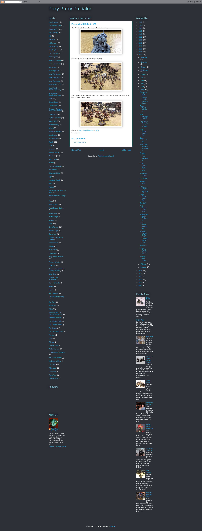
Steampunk (52, 305)
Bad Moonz (52, 67)
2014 (140, 271)
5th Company (53, 46)
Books (51, 98)
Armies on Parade (55, 64)
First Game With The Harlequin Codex (144, 124)
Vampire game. (54, 345)
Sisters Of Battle (54, 283)
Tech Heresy (148, 471)
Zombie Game (53, 378)
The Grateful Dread (55, 325)
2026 (140, 22)
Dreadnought (53, 135)
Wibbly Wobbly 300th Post (149, 426)
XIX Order (52, 365)
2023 (140, 31)
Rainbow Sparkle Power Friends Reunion (57, 270)
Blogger (112, 526)
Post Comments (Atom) (106, 156)
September (144, 70)
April (142, 87)
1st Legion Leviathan (149, 449)
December (144, 57)
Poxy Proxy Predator (70, 8)
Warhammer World (55, 361)
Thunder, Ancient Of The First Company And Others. (143, 236)
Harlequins (52, 156)
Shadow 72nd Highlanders (53, 278)
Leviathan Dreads (54, 180)
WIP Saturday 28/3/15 (144, 116)
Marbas (51, 187)
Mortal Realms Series (56, 208)
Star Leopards (53, 293)
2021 (140, 37)
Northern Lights (54, 231)
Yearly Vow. (52, 375)
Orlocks (51, 246)
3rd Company (53, 43)
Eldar (50, 145)
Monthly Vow (53, 204)
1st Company (53, 29)
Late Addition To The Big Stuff (144, 189)
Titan (50, 338)
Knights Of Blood (54, 173)
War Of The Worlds (55, 358)
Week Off (143, 245)
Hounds (51, 163)
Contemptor (52, 114)
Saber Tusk (52, 274)
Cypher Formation (55, 118)
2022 (140, 34)
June (142, 81)
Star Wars (52, 302)
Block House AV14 (55, 84)
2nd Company (53, 32)
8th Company (53, 57)
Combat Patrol (53, 102)
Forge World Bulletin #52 (143, 132)
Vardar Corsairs (54, 349)
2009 (140, 286)
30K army (52, 39)
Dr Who (51, 128)
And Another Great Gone (143, 208)
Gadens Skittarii (54, 152)
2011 (140, 280)
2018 (140, 46)
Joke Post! (149, 337)
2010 (140, 282)
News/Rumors (53, 227)
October (143, 67)
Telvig (51, 309)
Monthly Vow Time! (143, 258)
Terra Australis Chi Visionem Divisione (55, 313)
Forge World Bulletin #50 (143, 225)
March (143, 89)
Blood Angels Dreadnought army (55, 89)
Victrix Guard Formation (57, 352)
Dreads (51, 142)
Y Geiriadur (52, 368)
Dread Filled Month (55, 131)
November (144, 62)
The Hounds (53, 328)
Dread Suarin (148, 381)
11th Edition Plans (55, 26)
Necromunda (53, 213)
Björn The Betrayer (55, 74)
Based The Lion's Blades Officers (149, 359)
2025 (140, 25)
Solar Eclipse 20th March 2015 (143, 166)
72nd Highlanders (54, 50)
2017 (140, 49)
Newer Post (76, 150)
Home (101, 150)
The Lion (51, 335)
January (143, 267)
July (142, 78)
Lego (50, 177)
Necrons (51, 220)
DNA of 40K (53, 121)
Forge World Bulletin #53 (143, 108)
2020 (140, 40)
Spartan (51, 286)
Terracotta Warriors (55, 318)
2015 (140, 55)
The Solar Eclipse (143, 174)
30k (50, 36)
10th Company (53, 22)
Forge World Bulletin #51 (143, 197)
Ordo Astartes (53, 243)
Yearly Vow (52, 371)
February (144, 264)
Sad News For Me (149, 403)
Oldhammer (52, 234)
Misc (78, 133)
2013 (140, 274)
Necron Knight (53, 217)
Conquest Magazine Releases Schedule (55, 110)
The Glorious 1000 (55, 321)
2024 (140, 28)
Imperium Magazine (55, 166)
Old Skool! (143, 178)
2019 (140, 43)
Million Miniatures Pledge (57, 196)
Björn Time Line (54, 78)
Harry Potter (53, 159)
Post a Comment (80, 142)
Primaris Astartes (54, 262)
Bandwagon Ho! (54, 71)
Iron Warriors (53, 170)
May (142, 84)
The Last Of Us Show (56, 332)
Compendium (53, 105)
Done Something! (143, 140)
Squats (51, 290)
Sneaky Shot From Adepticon (144, 156)
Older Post (126, 150)
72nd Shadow (53, 53)
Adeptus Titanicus (55, 60)
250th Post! (148, 299)
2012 (140, 277)
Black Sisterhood (54, 81)
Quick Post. (140, 320)
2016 (140, 52)
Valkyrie (51, 342)
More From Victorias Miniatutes (144, 147)
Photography (53, 253)
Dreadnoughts (53, 138)
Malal (50, 183)
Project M (52, 265)
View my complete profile (57, 446)
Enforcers (52, 149)
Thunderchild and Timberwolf (144, 217)
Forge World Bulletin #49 (143, 251)
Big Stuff (143, 203)
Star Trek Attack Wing (56, 297)
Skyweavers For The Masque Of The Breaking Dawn (144, 97)
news (50, 224)
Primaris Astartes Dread (149, 494)
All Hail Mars (142, 182)
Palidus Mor (53, 250)
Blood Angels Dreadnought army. (55, 94)
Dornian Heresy (54, 125)
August (143, 75)
